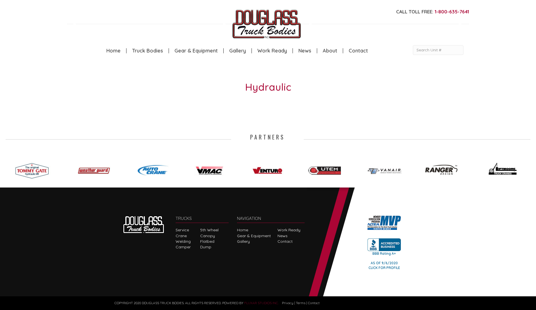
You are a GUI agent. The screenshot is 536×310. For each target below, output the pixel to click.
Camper (183, 246)
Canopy (207, 235)
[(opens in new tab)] (35, 169)
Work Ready (272, 50)
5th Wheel (209, 229)
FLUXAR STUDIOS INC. (261, 303)
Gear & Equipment (196, 50)
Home (113, 50)
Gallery (237, 50)
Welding (183, 241)
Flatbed (207, 241)
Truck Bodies (147, 50)
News (304, 50)
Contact (358, 50)
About (330, 50)
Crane (181, 235)
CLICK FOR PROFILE (384, 268)
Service (182, 229)
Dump (205, 246)
